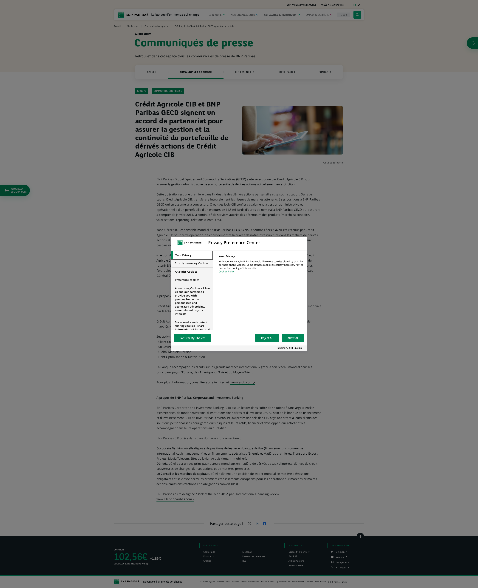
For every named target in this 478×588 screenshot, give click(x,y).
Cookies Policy (227, 271)
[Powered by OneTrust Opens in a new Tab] (291, 348)
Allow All (293, 338)
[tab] (191, 255)
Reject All (267, 338)
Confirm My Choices (192, 338)
